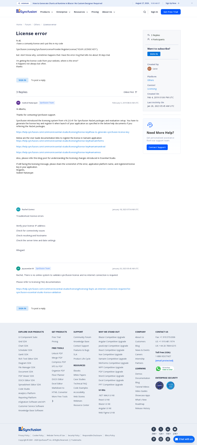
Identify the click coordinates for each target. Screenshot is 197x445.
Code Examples (81, 388)
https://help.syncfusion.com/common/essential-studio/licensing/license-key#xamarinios (58, 152)
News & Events (142, 350)
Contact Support (157, 147)
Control (151, 85)
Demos (138, 373)
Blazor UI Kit (104, 404)
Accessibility (79, 392)
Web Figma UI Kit (107, 412)
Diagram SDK (24, 363)
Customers (140, 341)
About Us (107, 11)
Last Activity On (155, 102)
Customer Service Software (31, 406)
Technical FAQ (80, 383)
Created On (153, 93)
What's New (141, 399)
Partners (139, 363)
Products (45, 11)
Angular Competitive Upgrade (112, 341)
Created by (153, 64)
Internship (140, 358)
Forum (28, 24)
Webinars (78, 400)
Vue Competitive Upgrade (110, 354)
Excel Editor (57, 383)
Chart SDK (23, 345)
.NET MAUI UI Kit (107, 395)
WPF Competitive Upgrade (111, 367)
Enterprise (62, 11)
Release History (142, 408)
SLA (75, 354)
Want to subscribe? (158, 48)
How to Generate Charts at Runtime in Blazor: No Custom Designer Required (67, 3)
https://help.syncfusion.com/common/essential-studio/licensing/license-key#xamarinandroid (60, 146)
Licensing (152, 88)
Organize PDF (58, 370)
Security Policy (73, 435)
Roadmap (139, 404)
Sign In (154, 11)
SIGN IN (22, 80)
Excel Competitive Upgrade (111, 380)
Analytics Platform (26, 393)
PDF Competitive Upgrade (111, 371)
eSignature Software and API (31, 401)
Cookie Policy (38, 435)
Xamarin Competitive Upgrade (113, 358)
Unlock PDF (57, 353)
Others (37, 24)
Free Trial (56, 337)
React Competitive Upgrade (111, 350)
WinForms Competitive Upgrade (113, 363)
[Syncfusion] (30, 428)
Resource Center (81, 405)
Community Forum (82, 337)
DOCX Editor (57, 379)
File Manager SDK (26, 367)
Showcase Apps (142, 395)
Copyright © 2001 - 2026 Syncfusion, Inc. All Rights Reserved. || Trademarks (49, 440)
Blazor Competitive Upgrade (112, 337)
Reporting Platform (27, 397)
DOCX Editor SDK (26, 380)
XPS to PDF (57, 366)
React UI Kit (104, 399)
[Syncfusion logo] (26, 11)
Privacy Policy (23, 435)
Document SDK (25, 371)
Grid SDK (22, 341)
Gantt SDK (23, 354)
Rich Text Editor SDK (28, 358)
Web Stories (79, 396)
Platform (152, 76)
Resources (79, 11)
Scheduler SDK (25, 350)
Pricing (95, 11)
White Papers (80, 375)
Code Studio (24, 389)
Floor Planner (58, 375)
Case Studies (80, 379)
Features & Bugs (81, 350)
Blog (137, 345)
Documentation (142, 378)
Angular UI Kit (105, 408)
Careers (138, 354)
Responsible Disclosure (92, 435)
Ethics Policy (110, 435)
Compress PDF (59, 362)
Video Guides (141, 391)
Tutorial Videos (142, 386)
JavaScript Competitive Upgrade (113, 345)
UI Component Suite (27, 337)
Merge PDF (57, 357)
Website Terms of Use (56, 435)
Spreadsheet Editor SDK (29, 384)
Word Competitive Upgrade (111, 376)
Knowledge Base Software (30, 410)
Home (19, 24)
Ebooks (77, 370)
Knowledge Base (81, 341)
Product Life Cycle (82, 358)
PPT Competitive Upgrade (111, 384)
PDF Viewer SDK (26, 376)
